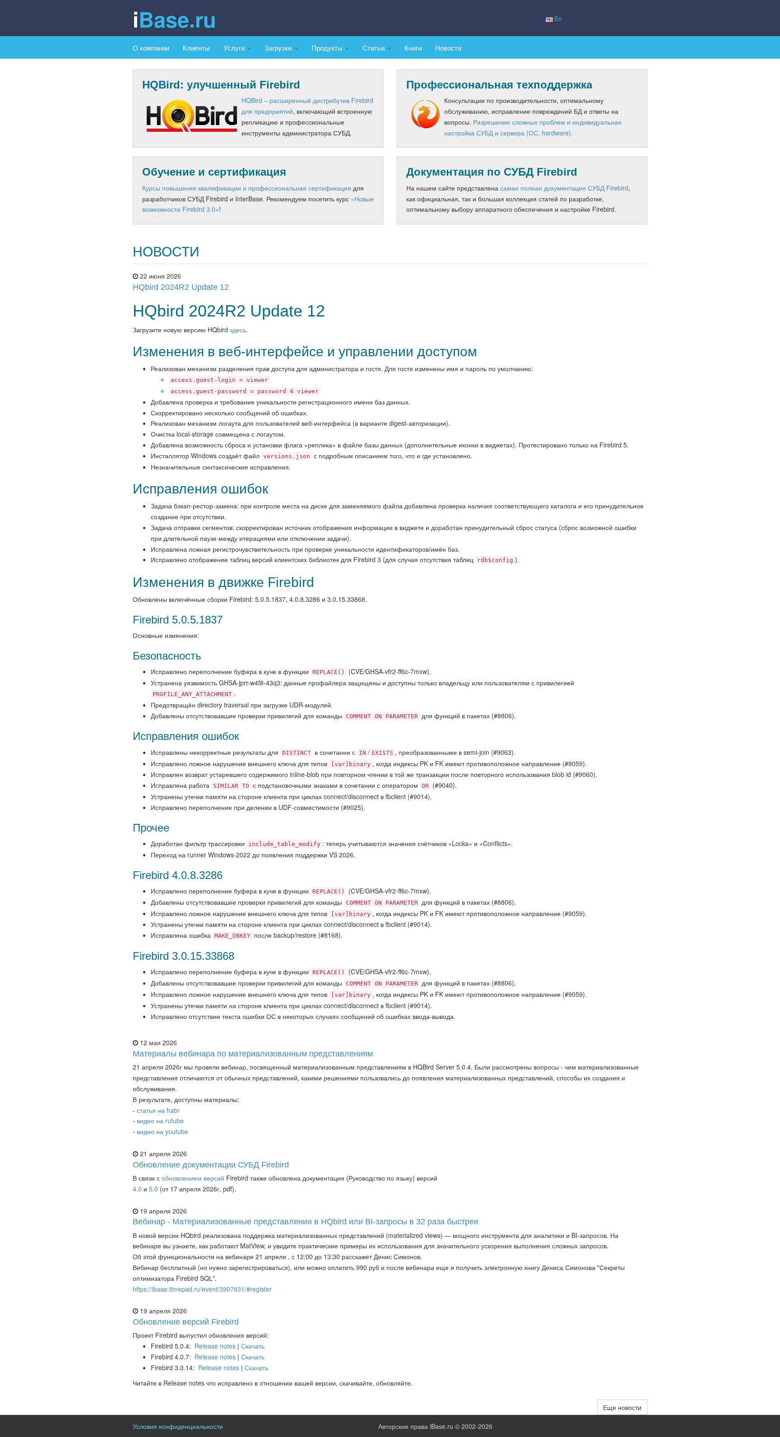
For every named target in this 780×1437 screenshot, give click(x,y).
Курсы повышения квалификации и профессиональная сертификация (246, 187)
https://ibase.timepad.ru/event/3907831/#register (202, 1288)
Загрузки (279, 47)
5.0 (153, 1188)
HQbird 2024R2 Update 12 (181, 287)
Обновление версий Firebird (186, 1321)
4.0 (137, 1188)
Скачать (253, 1345)
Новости (448, 47)
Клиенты (196, 47)
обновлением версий (193, 1177)
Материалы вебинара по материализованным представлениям (253, 1053)
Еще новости (622, 1407)
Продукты (327, 47)
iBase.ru (174, 19)
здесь (238, 329)
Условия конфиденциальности (178, 1426)
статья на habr (158, 1110)
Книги (413, 47)
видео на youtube (162, 1131)
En (558, 18)
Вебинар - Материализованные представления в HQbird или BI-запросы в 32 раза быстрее (305, 1221)
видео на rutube (160, 1120)
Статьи (374, 47)
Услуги (234, 47)
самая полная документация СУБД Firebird (564, 187)
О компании (151, 47)
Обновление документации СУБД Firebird (211, 1164)
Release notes (215, 1345)
